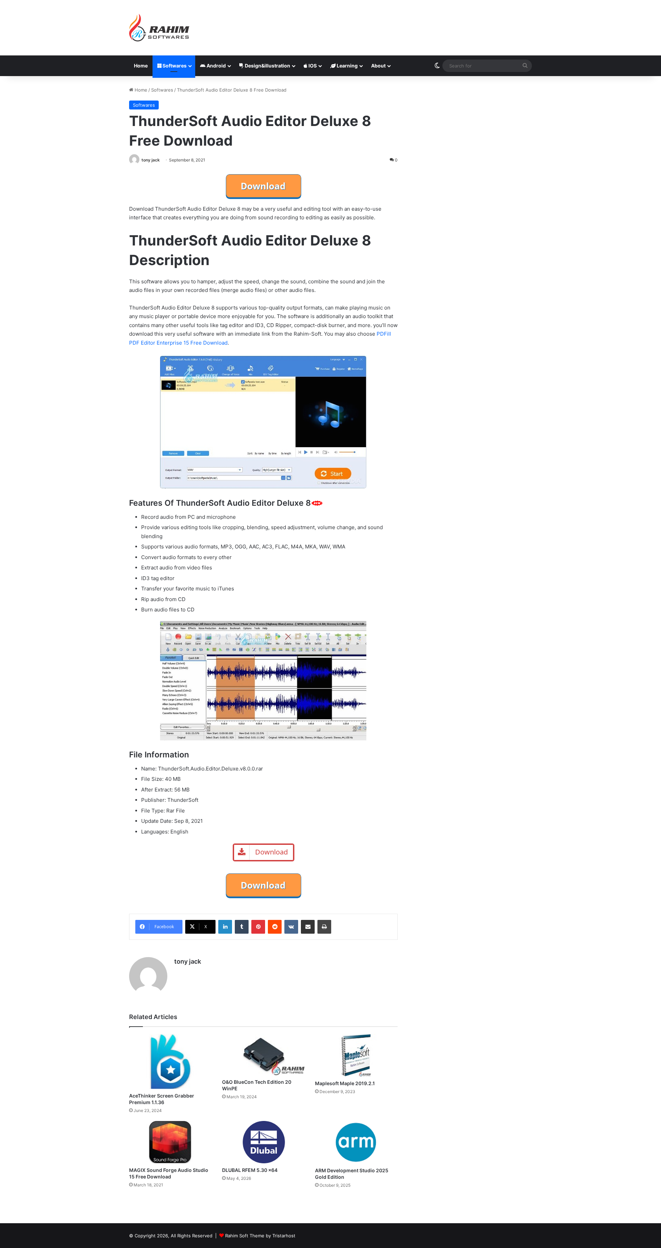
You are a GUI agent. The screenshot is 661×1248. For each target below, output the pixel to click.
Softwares (174, 66)
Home (141, 66)
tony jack (150, 159)
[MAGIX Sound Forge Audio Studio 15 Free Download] (170, 1142)
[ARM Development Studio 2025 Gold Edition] (356, 1142)
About (378, 66)
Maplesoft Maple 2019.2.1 (345, 1083)
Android (216, 66)
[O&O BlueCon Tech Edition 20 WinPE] (263, 1054)
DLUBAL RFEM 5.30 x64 (249, 1170)
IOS (312, 66)
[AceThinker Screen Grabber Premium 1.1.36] (170, 1061)
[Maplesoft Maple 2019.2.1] (356, 1055)
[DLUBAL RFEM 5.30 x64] (263, 1142)
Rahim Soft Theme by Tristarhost (260, 1235)
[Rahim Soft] (159, 28)
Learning (347, 66)
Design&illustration (267, 66)
